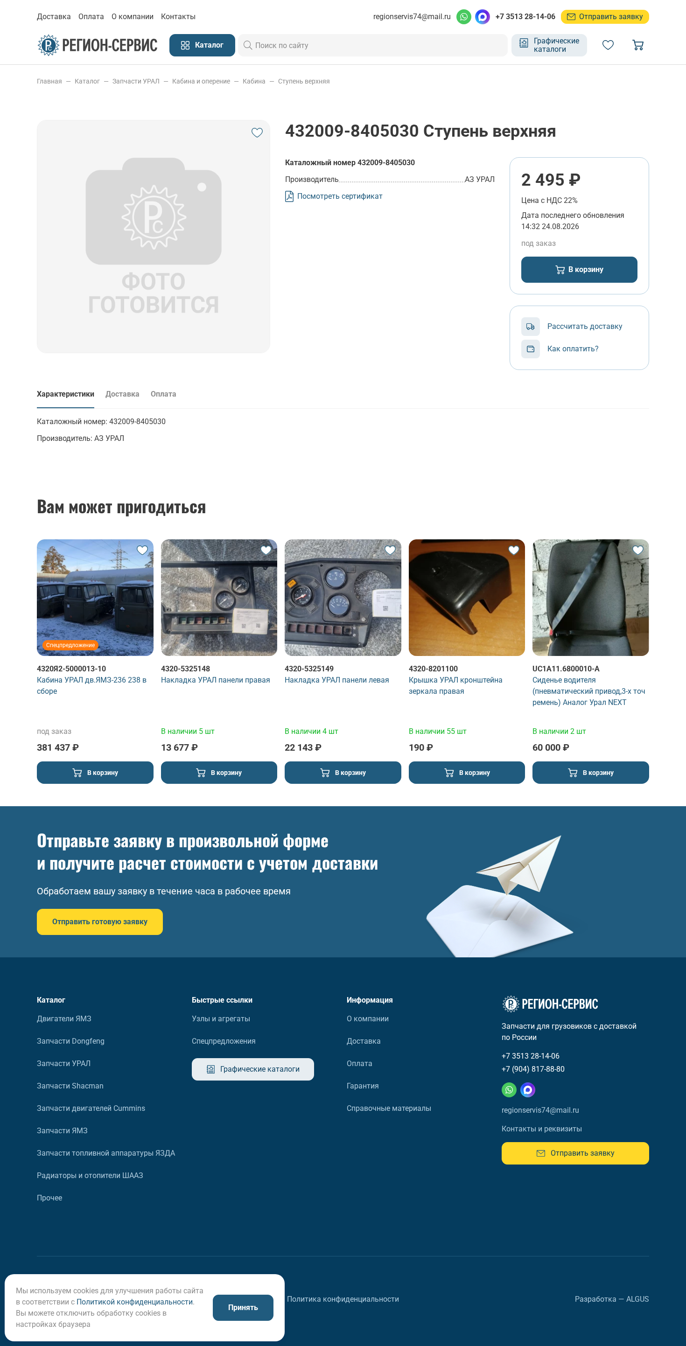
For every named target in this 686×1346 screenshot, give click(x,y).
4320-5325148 (185, 668)
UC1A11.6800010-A (566, 668)
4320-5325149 (309, 668)
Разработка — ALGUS (612, 1299)
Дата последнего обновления (572, 215)
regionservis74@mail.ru (412, 16)
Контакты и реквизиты (542, 1128)
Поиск (248, 45)
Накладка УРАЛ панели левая (337, 680)
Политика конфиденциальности (343, 1299)
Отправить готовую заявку (99, 921)
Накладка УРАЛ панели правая (215, 680)
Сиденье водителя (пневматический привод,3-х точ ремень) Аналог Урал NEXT (588, 691)
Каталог (209, 45)
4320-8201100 (433, 668)
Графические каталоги (556, 45)
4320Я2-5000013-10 (71, 668)
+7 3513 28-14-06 (525, 16)
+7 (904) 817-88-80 (533, 1069)
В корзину (585, 269)
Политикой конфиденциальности (135, 1301)
